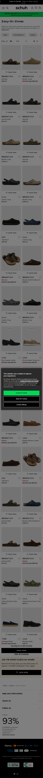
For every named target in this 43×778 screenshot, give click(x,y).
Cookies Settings (21, 404)
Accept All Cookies (21, 393)
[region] (21, 389)
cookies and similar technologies (29, 381)
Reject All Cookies (21, 399)
